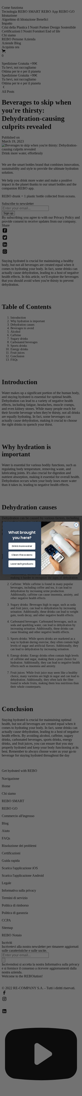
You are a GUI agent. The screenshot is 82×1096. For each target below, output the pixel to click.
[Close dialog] (76, 525)
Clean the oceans (21, 555)
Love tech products (21, 563)
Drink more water (22, 546)
